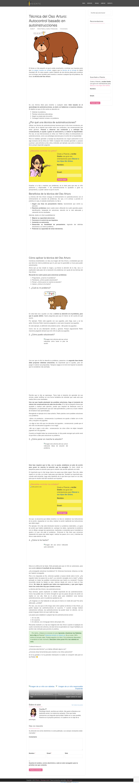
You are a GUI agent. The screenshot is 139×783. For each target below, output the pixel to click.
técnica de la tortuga (69, 70)
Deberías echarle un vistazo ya (55, 635)
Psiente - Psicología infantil (42, 780)
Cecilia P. (32, 29)
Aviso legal (69, 780)
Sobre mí (103, 3)
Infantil (39, 29)
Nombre (32, 753)
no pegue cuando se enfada (41, 70)
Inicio (83, 3)
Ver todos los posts (77, 705)
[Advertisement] (56, 89)
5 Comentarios (63, 29)
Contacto (109, 3)
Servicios (89, 3)
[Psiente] (33, 3)
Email (49, 753)
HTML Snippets (63, 782)
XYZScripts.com (75, 782)
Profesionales (54, 29)
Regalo (97, 3)
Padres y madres (45, 29)
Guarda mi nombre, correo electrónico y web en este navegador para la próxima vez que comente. (53, 764)
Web (66, 753)
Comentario (33, 737)
